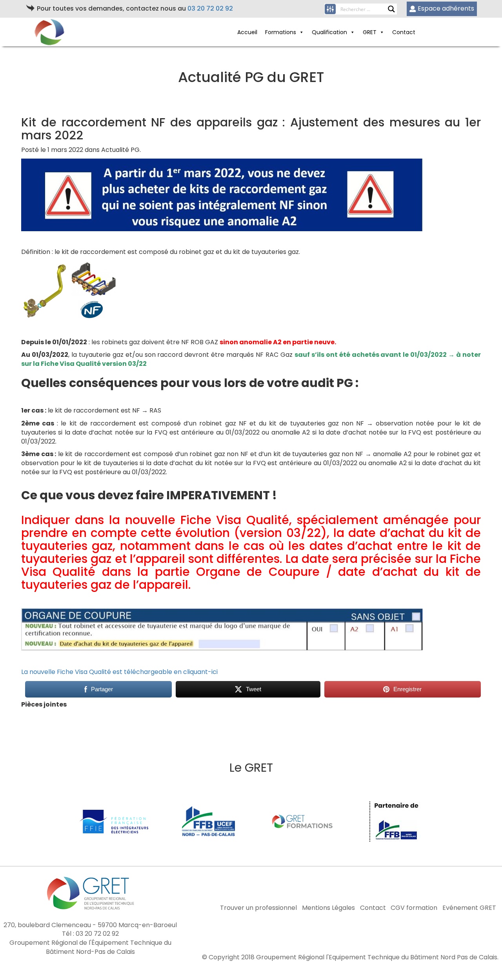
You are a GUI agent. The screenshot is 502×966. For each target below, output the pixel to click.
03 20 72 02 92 (210, 8)
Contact (403, 32)
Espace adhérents (446, 8)
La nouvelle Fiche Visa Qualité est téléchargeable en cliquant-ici (121, 671)
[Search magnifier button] (391, 9)
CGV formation (414, 908)
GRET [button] (369, 32)
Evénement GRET (469, 908)
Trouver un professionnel (258, 908)
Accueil (247, 32)
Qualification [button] (329, 32)
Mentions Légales (328, 908)
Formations (280, 32)
